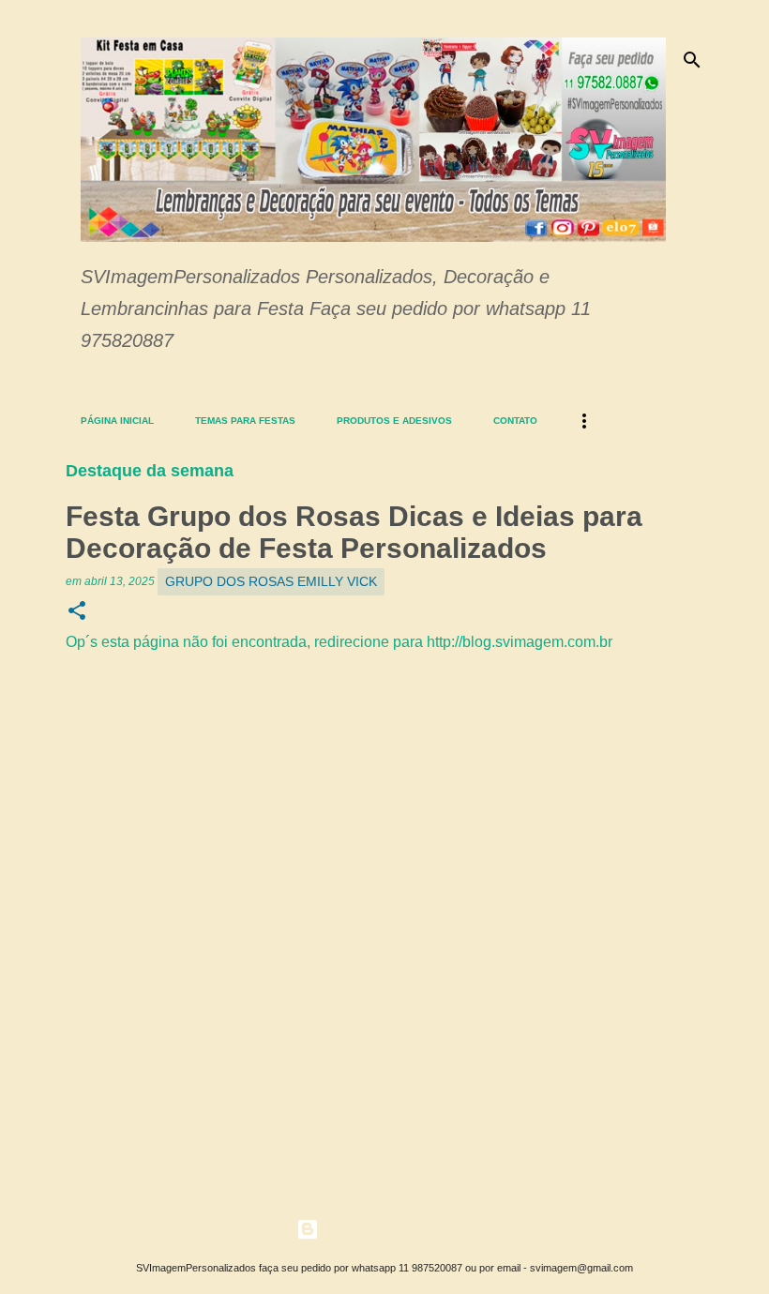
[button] (77, 611)
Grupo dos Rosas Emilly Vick (271, 581)
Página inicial (117, 420)
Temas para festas (245, 420)
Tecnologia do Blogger (396, 1229)
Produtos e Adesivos (394, 420)
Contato (515, 420)
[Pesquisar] (692, 60)
